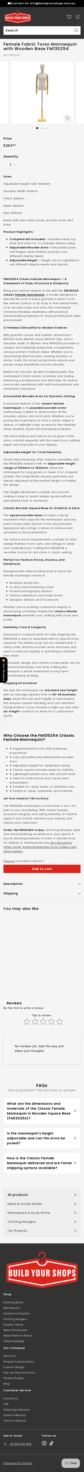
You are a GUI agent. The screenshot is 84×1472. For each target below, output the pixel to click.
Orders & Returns (14, 1415)
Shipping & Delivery (16, 1409)
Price (7, 139)
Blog (6, 1383)
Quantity (10, 156)
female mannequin (29, 295)
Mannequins (11, 1308)
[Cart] (69, 17)
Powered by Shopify (18, 1463)
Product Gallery (13, 1378)
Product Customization (18, 1361)
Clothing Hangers (15, 1319)
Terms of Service (14, 1420)
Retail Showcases (15, 1330)
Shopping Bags (13, 1341)
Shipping (8, 861)
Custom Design (13, 1367)
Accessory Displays (16, 1313)
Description (13, 884)
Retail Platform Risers (17, 1335)
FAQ (6, 1404)
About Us (9, 1356)
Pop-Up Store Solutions (19, 1372)
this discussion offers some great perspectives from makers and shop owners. (39, 847)
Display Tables (13, 1324)
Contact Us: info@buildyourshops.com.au (43, 3)
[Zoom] (67, 118)
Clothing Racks (13, 1302)
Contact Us (10, 1398)
